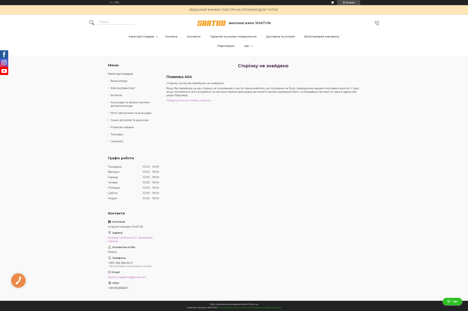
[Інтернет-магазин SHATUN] (211, 23)
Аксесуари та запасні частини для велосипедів (130, 104)
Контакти (194, 36)
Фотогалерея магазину (321, 36)
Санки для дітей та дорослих (130, 120)
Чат (455, 301)
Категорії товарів (141, 36)
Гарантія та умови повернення (233, 36)
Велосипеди (119, 81)
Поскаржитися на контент (233, 307)
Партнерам (226, 46)
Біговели (116, 95)
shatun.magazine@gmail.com (127, 277)
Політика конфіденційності (265, 307)
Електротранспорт (123, 88)
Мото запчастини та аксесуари (131, 113)
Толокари (117, 134)
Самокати (117, 141)
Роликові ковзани (122, 127)
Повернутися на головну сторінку (188, 100)
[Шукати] (92, 23)
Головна (171, 36)
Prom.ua (253, 304)
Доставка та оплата (280, 36)
